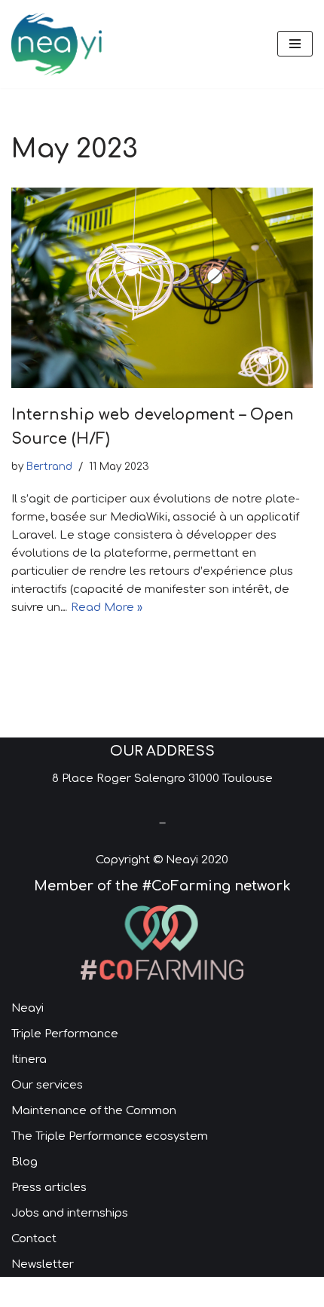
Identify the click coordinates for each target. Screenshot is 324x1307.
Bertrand (49, 466)
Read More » (106, 607)
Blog (24, 1162)
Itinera (29, 1059)
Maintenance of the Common (93, 1110)
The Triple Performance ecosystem (109, 1136)
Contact (34, 1238)
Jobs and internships (69, 1213)
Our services (47, 1085)
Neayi (27, 1008)
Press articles (49, 1187)
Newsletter (42, 1264)
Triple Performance (64, 1034)
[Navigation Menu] (295, 43)
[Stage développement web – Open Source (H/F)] (162, 288)
